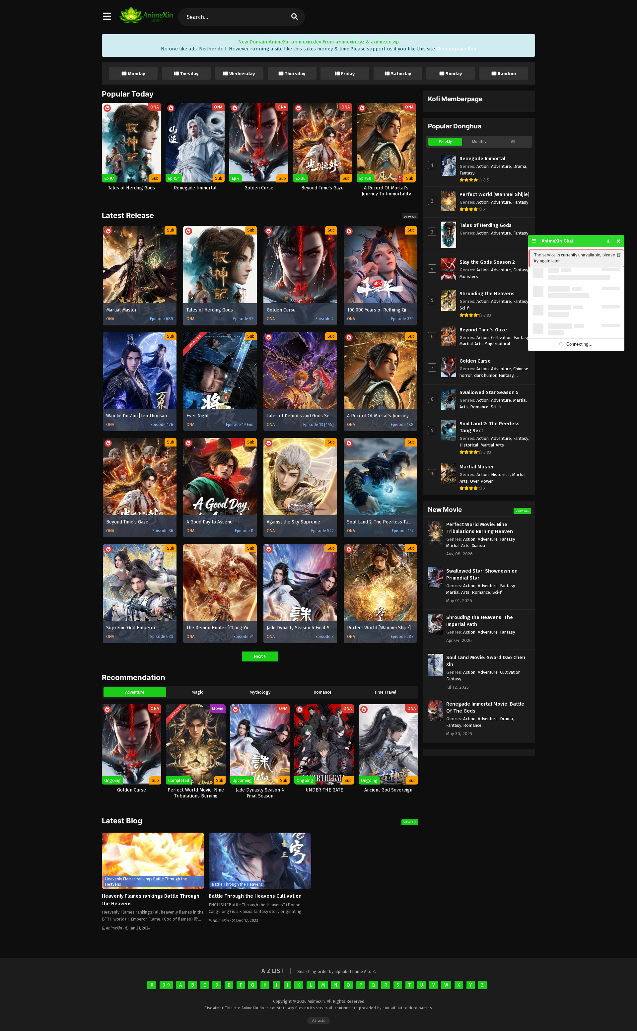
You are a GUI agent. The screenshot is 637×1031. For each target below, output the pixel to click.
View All (410, 217)
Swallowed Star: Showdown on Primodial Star (482, 574)
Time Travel (385, 692)
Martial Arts (471, 343)
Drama (519, 166)
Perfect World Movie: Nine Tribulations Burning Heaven (479, 527)
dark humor (485, 375)
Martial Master (477, 467)
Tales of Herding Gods (486, 225)
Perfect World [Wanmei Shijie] (495, 194)
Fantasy (467, 173)
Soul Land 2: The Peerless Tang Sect (490, 427)
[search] (294, 17)
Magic (197, 692)
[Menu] (534, 241)
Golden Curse (475, 361)
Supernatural (497, 343)
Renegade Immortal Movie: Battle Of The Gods (485, 707)
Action (482, 166)
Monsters (469, 276)
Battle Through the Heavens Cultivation (255, 896)
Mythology (260, 692)
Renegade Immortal (482, 159)
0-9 (166, 985)
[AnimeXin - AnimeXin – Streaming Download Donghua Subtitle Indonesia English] (146, 20)
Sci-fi (465, 308)
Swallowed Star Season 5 (489, 392)
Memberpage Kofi (456, 49)
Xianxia (478, 545)
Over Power (481, 481)
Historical (469, 445)
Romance (322, 692)
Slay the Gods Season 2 (487, 262)
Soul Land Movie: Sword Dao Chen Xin (485, 660)
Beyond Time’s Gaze (483, 330)
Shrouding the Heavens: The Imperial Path (479, 620)
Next (259, 656)
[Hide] (618, 241)
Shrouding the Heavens (487, 294)
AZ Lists (318, 1020)
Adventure (134, 692)
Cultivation (501, 337)
